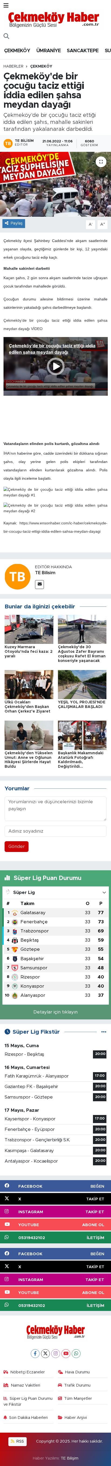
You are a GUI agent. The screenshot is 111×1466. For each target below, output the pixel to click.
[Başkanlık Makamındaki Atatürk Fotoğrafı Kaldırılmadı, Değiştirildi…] (82, 735)
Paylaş (17, 223)
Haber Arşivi (76, 1418)
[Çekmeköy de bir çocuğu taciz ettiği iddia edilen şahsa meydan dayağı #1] (56, 492)
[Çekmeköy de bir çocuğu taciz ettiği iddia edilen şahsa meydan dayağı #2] (56, 508)
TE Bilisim (45, 573)
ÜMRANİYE (48, 50)
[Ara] (6, 36)
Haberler (13, 66)
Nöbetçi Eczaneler (27, 1372)
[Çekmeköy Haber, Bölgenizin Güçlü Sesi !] (54, 19)
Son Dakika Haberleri (28, 1418)
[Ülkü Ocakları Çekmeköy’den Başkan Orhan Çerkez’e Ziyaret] (29, 684)
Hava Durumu (77, 1372)
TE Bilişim (69, 1458)
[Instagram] (55, 1353)
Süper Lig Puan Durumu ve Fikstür (28, 1402)
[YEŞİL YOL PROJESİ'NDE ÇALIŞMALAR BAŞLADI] (82, 684)
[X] (45, 1353)
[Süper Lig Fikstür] (103, 1032)
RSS (19, 1441)
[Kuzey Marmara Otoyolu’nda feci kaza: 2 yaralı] (29, 629)
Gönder (16, 846)
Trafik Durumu (77, 1385)
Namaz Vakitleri (25, 1385)
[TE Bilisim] (17, 576)
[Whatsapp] (76, 1353)
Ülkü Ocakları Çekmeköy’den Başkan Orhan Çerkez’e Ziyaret (27, 706)
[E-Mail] (39, 584)
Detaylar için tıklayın (55, 1012)
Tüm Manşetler (78, 1399)
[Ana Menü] (6, 5)
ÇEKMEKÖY (17, 50)
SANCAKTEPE (82, 50)
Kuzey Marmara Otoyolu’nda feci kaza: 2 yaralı (29, 651)
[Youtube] (65, 1353)
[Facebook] (35, 1353)
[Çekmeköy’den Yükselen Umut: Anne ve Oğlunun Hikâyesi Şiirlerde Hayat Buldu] (29, 735)
